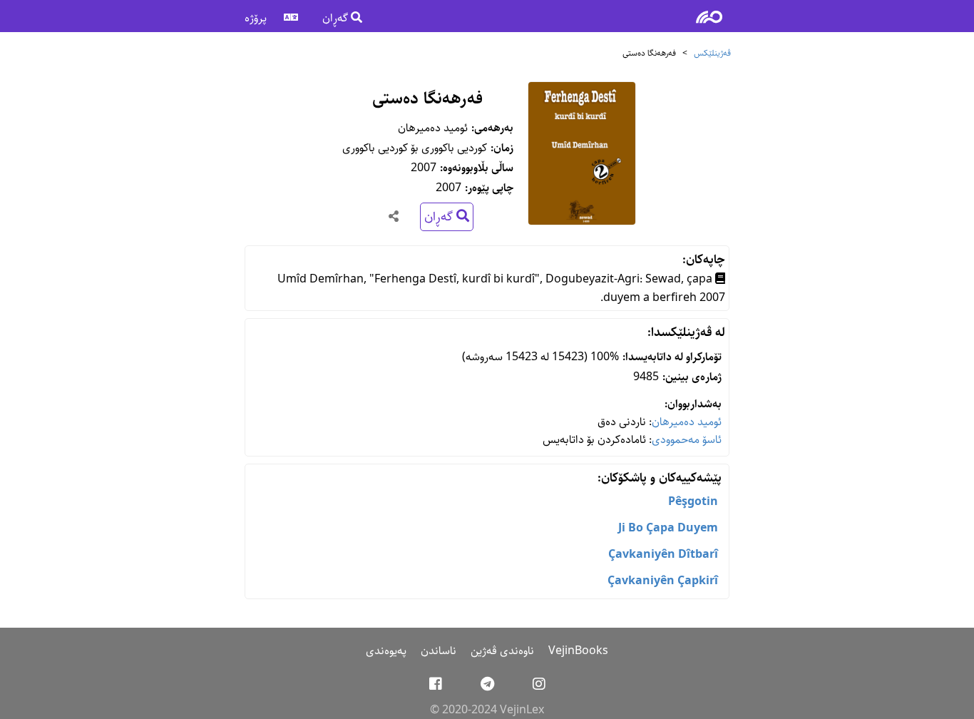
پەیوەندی (386, 651)
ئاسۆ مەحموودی (687, 440)
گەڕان (336, 18)
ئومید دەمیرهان (687, 422)
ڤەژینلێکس (712, 53)
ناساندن (438, 651)
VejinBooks (578, 651)
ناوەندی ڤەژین (502, 651)
